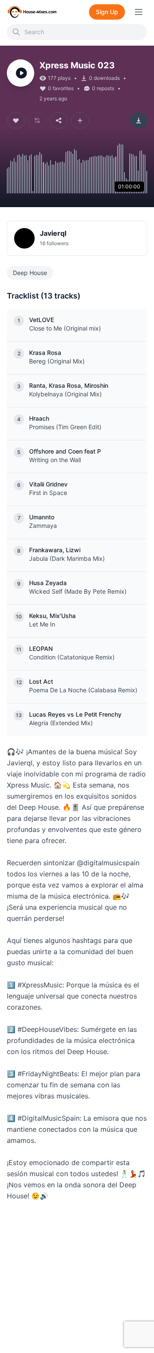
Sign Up (107, 11)
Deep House (30, 272)
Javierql (53, 233)
